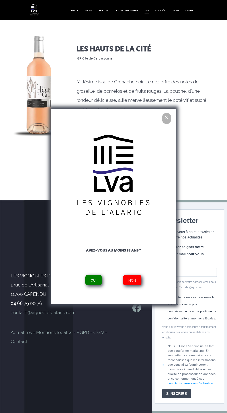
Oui (94, 280)
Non (132, 280)
